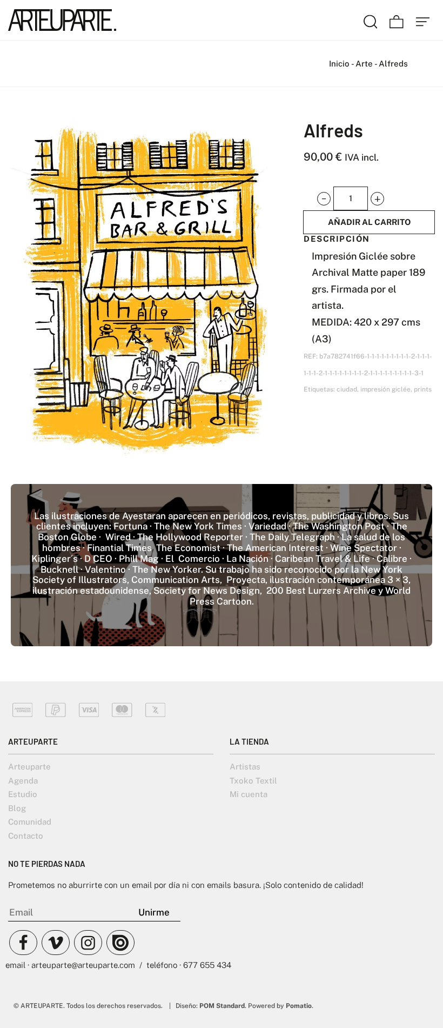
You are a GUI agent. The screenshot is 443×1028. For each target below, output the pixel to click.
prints (423, 389)
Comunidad (29, 821)
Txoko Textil (253, 780)
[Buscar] (370, 20)
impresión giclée (385, 389)
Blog (17, 808)
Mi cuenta (248, 794)
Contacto (25, 835)
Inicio (339, 63)
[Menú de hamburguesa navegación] (423, 20)
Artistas (245, 766)
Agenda (23, 780)
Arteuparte (29, 766)
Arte (364, 63)
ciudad (347, 389)
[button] (324, 198)
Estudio (22, 794)
